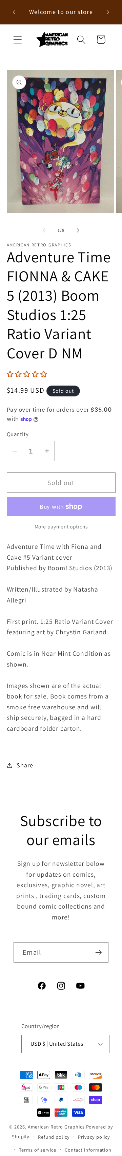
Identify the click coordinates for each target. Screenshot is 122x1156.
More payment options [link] (61, 526)
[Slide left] (43, 230)
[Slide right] (78, 230)
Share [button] (25, 765)
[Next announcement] (108, 12)
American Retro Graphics (56, 1126)
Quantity (18, 434)
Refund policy (54, 1137)
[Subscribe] (98, 952)
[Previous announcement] (14, 12)
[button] (17, 39)
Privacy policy (94, 1137)
